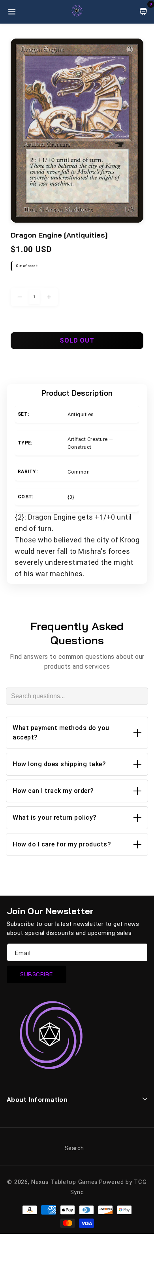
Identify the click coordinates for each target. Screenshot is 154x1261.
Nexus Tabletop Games (64, 1181)
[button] (77, 732)
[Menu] (12, 11)
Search (74, 1148)
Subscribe (36, 974)
